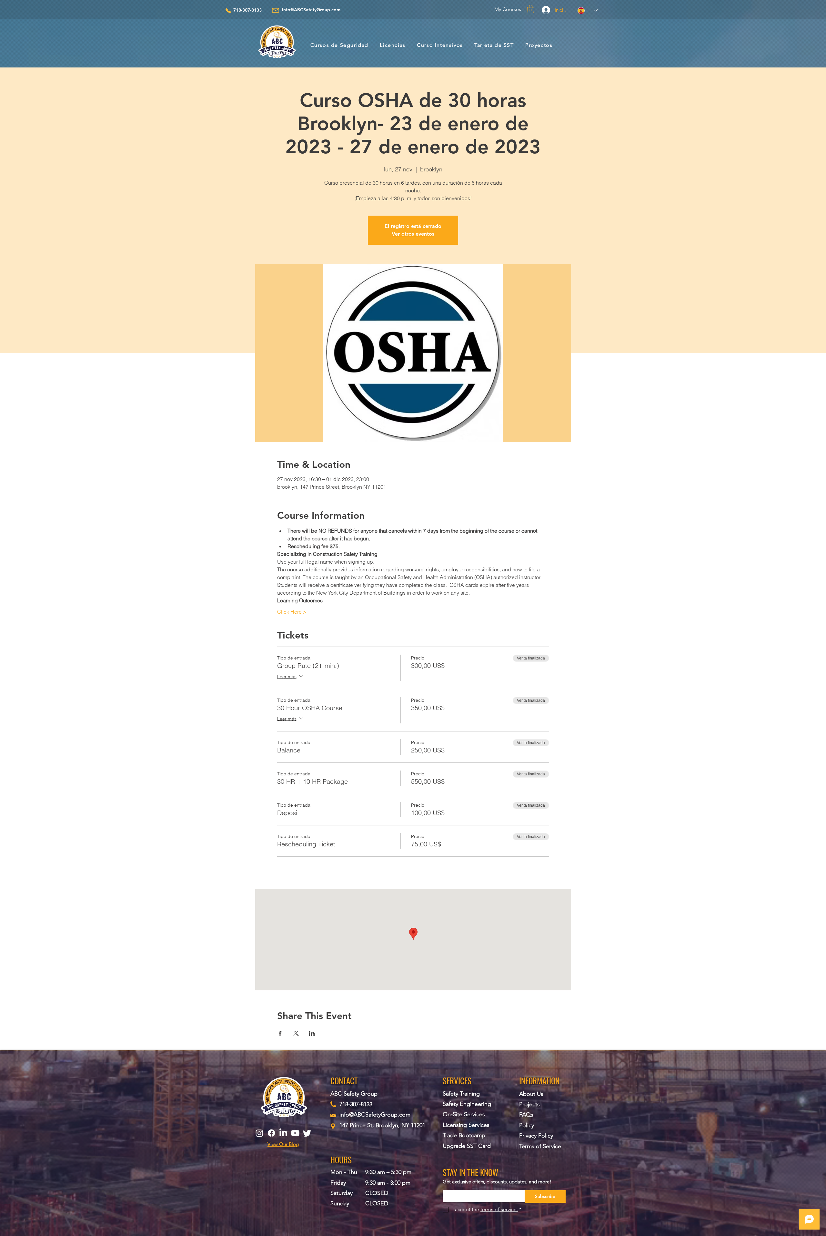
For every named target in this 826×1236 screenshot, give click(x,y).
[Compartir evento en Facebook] (280, 1033)
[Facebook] (271, 1133)
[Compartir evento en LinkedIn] (312, 1033)
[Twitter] (307, 1133)
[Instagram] (259, 1133)
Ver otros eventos (413, 234)
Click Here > (292, 611)
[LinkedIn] (283, 1133)
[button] (530, 9)
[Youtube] (295, 1133)
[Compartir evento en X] (296, 1033)
